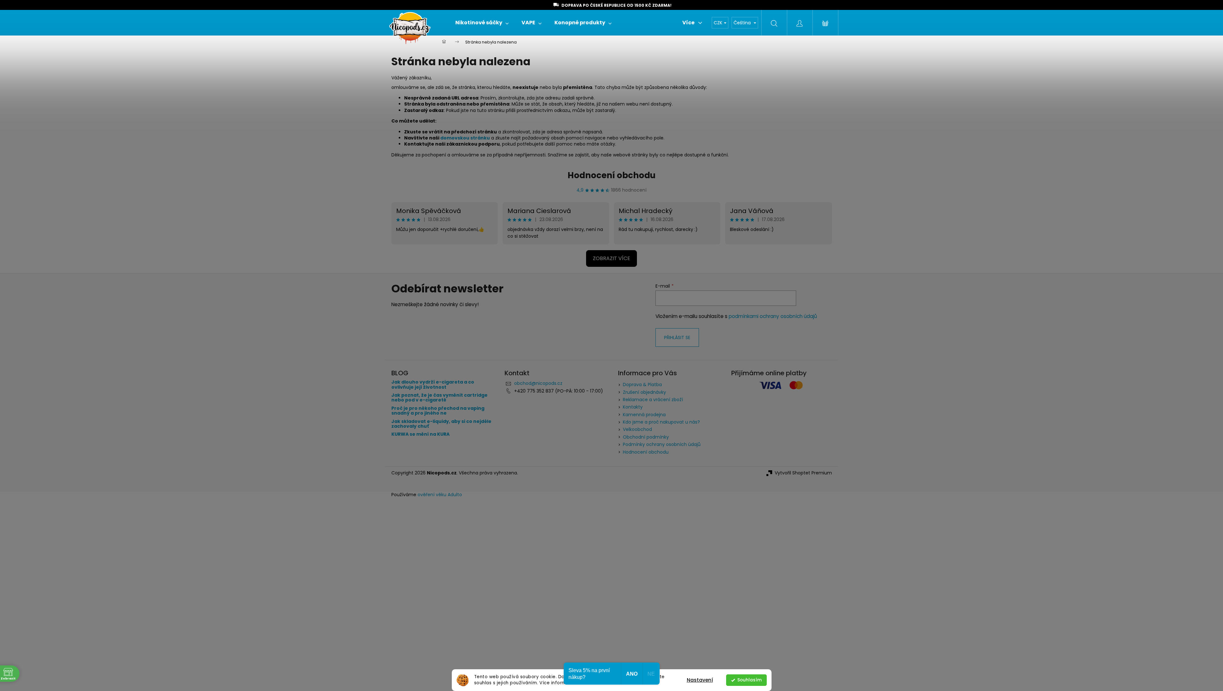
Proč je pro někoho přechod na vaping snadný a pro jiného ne (437, 411)
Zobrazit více (611, 258)
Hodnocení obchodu (611, 175)
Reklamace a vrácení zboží (653, 399)
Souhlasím (749, 680)
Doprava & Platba (642, 384)
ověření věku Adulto (440, 494)
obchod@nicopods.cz (538, 383)
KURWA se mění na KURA (420, 434)
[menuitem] (482, 23)
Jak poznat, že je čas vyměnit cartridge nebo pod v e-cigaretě (439, 398)
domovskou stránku (465, 138)
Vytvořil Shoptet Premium (803, 473)
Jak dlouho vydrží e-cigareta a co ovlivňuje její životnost (432, 385)
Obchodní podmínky (646, 437)
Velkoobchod (637, 429)
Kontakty (633, 407)
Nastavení (700, 680)
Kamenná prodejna (644, 414)
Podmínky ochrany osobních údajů (662, 444)
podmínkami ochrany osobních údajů (773, 316)
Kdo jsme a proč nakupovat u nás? (661, 422)
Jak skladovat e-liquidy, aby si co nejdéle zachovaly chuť (441, 424)
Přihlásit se (677, 337)
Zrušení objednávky (644, 392)
